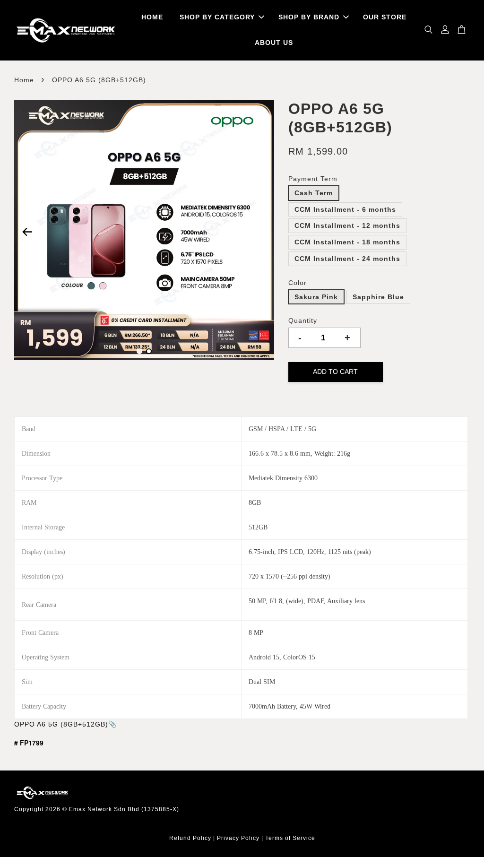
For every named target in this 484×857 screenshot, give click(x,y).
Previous (27, 231)
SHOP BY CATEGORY (217, 17)
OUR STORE (384, 17)
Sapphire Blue (378, 297)
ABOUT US (274, 42)
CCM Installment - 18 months (347, 242)
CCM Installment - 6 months (345, 209)
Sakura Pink (316, 297)
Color (297, 282)
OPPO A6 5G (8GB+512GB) (61, 724)
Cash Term (313, 193)
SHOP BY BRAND (308, 17)
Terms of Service (290, 838)
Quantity (302, 320)
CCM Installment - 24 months (347, 258)
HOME (152, 17)
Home (24, 80)
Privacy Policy (238, 838)
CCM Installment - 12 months (347, 225)
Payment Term (312, 178)
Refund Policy (190, 838)
